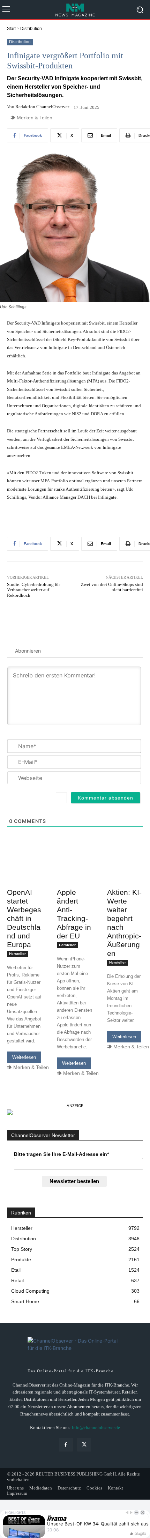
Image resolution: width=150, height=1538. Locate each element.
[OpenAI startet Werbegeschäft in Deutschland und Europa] (25, 876)
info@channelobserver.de (96, 1427)
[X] (84, 1444)
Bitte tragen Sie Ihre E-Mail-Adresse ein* (61, 1154)
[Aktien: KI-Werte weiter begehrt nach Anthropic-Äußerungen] (125, 876)
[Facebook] (66, 1444)
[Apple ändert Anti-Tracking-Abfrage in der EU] (75, 876)
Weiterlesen (24, 1057)
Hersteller (17, 954)
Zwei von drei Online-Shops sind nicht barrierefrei (112, 587)
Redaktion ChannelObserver (42, 106)
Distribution (31, 28)
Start (11, 28)
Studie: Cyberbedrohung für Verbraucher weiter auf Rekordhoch (33, 590)
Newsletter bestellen (74, 1181)
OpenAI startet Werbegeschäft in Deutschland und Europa (24, 918)
